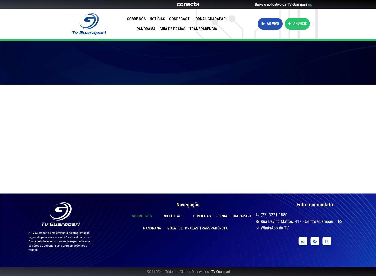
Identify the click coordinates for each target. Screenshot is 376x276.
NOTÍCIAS (157, 19)
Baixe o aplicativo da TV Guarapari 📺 (283, 4)
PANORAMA (146, 29)
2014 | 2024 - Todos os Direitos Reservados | (188, 271)
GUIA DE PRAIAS (172, 29)
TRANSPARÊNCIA (203, 29)
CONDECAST (179, 19)
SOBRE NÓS (136, 19)
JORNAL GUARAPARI (210, 19)
